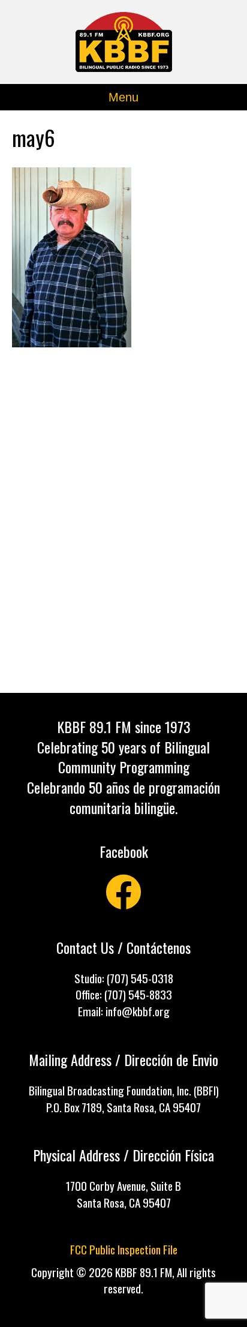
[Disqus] (123, 527)
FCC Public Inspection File (123, 1249)
